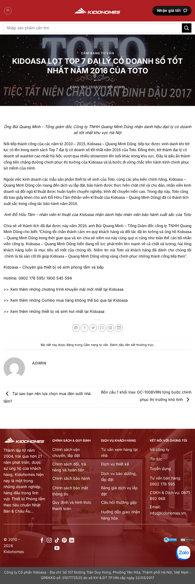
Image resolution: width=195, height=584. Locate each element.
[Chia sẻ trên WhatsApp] (76, 328)
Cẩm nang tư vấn (97, 53)
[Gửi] (186, 28)
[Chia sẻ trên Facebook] (84, 328)
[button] (8, 11)
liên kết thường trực (139, 345)
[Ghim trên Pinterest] (110, 328)
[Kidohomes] (97, 11)
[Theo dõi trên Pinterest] (64, 540)
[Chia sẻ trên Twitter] (93, 328)
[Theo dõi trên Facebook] (41, 540)
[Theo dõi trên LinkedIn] (71, 540)
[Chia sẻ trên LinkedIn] (119, 328)
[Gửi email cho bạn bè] (102, 328)
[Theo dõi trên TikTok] (56, 540)
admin (119, 87)
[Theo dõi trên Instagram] (49, 540)
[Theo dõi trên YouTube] (56, 548)
